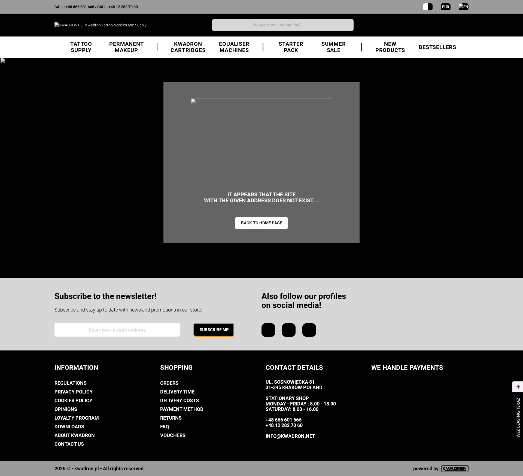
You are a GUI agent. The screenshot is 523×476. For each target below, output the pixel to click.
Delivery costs (179, 400)
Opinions (65, 409)
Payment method (181, 409)
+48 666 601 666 (80, 7)
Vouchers (173, 435)
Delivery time (177, 392)
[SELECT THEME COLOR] (428, 6)
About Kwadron (74, 435)
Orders (169, 383)
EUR (445, 7)
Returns (171, 418)
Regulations (70, 383)
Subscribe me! (214, 329)
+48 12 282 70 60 (123, 7)
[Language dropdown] (464, 6)
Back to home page (261, 223)
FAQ (164, 426)
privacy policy (73, 392)
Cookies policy (73, 400)
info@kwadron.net (290, 436)
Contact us (69, 444)
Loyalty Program (76, 418)
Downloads (69, 426)
